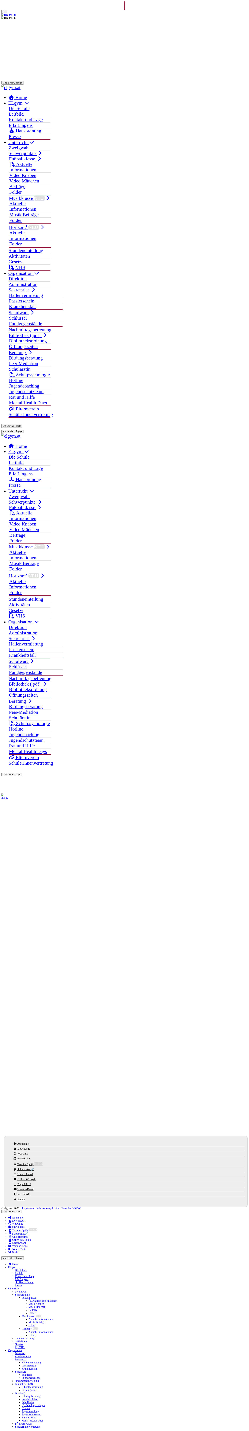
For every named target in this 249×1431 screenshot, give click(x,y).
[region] (124, 64)
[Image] (5, 796)
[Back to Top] (4, 11)
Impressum (28, 1208)
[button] (6, 64)
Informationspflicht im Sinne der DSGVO (58, 1208)
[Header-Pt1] (124, 14)
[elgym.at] (10, 87)
